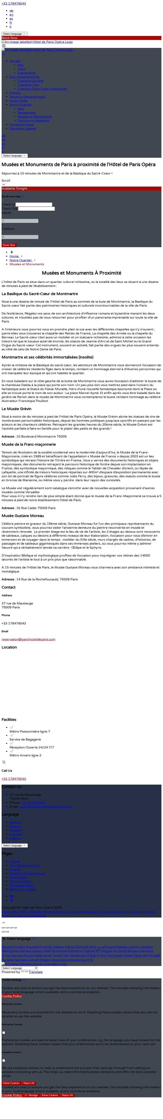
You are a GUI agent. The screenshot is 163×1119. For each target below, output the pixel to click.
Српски (33, 960)
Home (14, 256)
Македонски (10, 951)
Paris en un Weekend (33, 121)
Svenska (21, 960)
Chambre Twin (28, 85)
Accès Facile (19, 101)
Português (115, 955)
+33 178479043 (14, 4)
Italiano (15, 838)
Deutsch (16, 822)
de (11, 11)
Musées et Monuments (34, 117)
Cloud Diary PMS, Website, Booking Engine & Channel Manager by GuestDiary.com (64, 912)
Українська (77, 955)
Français (16, 834)
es (11, 19)
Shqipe (45, 960)
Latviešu (147, 947)
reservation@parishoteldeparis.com (28, 639)
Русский (154, 955)
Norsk (28, 955)
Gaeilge (122, 947)
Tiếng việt (140, 955)
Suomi (111, 947)
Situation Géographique (27, 97)
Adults (6, 213)
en (11, 15)
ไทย (66, 955)
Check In (8, 204)
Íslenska (17, 955)
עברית (6, 955)
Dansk (70, 947)
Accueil (15, 61)
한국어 (101, 955)
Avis (20, 65)
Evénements (26, 73)
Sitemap (135, 912)
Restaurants (26, 113)
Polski (127, 955)
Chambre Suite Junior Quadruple (42, 89)
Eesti (92, 947)
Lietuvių (134, 947)
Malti (47, 951)
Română (8, 960)
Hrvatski (120, 951)
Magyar (107, 951)
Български (59, 951)
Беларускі (75, 951)
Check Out (9, 209)
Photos (15, 93)
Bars (20, 109)
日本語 (91, 955)
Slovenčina (78, 960)
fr (11, 23)
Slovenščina (60, 960)
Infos (21, 69)
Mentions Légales (23, 129)
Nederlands (43, 955)
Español (16, 830)
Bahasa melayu (31, 951)
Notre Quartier (21, 105)
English (15, 826)
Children (8, 229)
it (10, 27)
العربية (101, 947)
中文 (90, 960)
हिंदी (97, 951)
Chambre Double (30, 81)
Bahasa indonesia (140, 951)
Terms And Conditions (29, 916)
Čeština (89, 951)
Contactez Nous (22, 125)
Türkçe (58, 955)
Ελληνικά (81, 947)
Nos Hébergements (25, 77)
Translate (36, 972)
